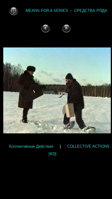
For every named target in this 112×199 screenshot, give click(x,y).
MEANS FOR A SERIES (47, 10)
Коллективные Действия (31, 146)
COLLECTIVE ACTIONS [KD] (79, 150)
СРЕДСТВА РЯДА (90, 10)
